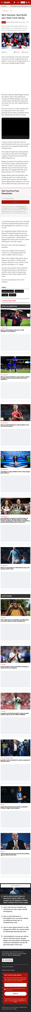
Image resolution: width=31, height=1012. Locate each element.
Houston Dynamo (7, 291)
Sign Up (15, 994)
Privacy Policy (21, 999)
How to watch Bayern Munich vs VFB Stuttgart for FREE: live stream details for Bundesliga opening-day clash (16, 929)
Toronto (4, 295)
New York (12, 295)
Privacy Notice (22, 208)
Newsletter (26, 52)
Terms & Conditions (14, 1000)
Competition (5, 10)
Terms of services (20, 206)
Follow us (18, 52)
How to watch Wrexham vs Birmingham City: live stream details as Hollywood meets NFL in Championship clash (15, 919)
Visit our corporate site (14, 955)
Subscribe (23, 2)
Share (5, 52)
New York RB (19, 291)
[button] (2, 2)
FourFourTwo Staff (13, 22)
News (3, 22)
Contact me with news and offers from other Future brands (16, 989)
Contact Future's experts (8, 970)
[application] (15, 127)
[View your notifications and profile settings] (14, 2)
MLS (11, 10)
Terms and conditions (8, 966)
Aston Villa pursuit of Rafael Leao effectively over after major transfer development (15, 909)
